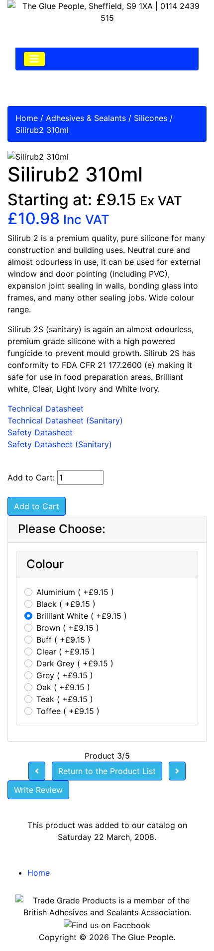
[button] (183, 921)
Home (26, 118)
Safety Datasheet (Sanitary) (59, 444)
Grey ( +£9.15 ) (64, 675)
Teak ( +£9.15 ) (64, 699)
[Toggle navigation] (34, 59)
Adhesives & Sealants (86, 118)
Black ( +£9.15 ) (66, 604)
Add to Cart (36, 506)
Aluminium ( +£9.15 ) (75, 592)
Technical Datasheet (45, 409)
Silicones (150, 118)
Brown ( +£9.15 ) (67, 628)
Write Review (38, 790)
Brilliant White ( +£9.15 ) (81, 616)
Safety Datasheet (40, 432)
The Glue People (142, 937)
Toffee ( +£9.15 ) (68, 711)
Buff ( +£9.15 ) (63, 640)
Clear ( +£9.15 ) (65, 651)
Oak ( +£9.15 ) (63, 687)
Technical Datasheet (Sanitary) (65, 420)
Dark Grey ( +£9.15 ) (74, 663)
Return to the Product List (107, 771)
